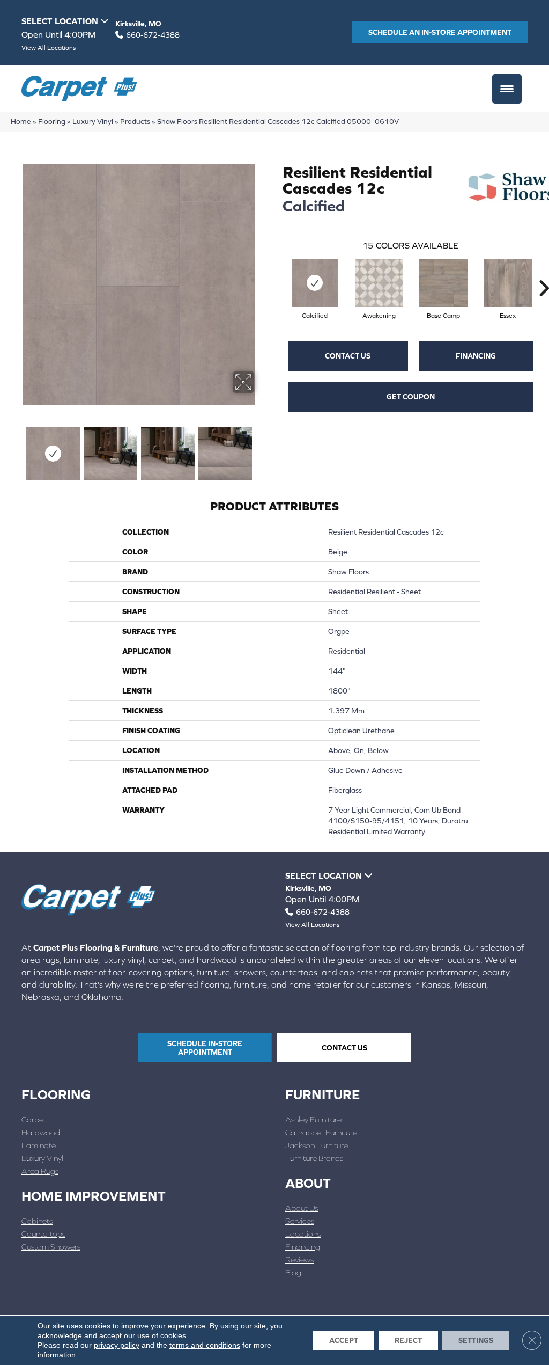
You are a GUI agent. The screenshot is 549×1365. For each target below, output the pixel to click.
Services (299, 1220)
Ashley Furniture (313, 1119)
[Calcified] (314, 283)
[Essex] (508, 283)
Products (135, 121)
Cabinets (37, 1220)
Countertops (43, 1233)
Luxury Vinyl (92, 121)
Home (21, 121)
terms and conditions (204, 1345)
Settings (475, 1340)
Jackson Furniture (316, 1145)
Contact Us (347, 356)
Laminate (38, 1145)
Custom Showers (50, 1246)
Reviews (299, 1259)
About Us (301, 1208)
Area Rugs (39, 1171)
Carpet (33, 1119)
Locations (303, 1233)
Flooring (51, 121)
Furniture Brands (314, 1158)
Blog (293, 1272)
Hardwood (40, 1132)
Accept (343, 1340)
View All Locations (48, 48)
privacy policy (116, 1345)
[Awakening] (379, 283)
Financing (476, 356)
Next (261, 448)
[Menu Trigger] (507, 89)
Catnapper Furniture (321, 1132)
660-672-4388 (153, 35)
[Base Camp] (443, 283)
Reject (408, 1340)
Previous (16, 448)
